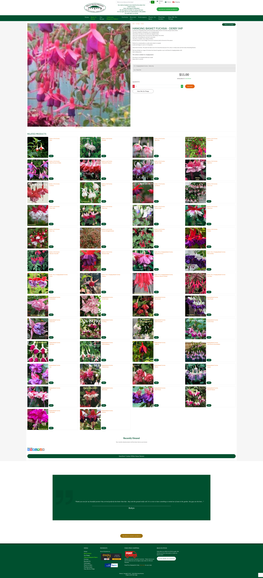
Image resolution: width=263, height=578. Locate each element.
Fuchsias (142, 23)
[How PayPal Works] (111, 565)
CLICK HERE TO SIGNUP (166, 558)
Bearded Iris (87, 561)
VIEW (51, 156)
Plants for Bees (88, 565)
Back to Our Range (229, 24)
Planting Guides (88, 567)
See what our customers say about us (168, 9)
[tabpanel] (131, 503)
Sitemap (121, 573)
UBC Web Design (133, 575)
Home (134, 23)
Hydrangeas (87, 563)
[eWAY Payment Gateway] (111, 556)
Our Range (138, 23)
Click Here (142, 565)
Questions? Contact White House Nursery (131, 456)
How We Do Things (143, 91)
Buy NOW (189, 86)
